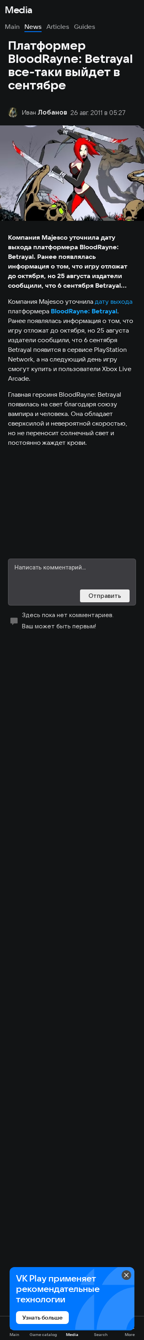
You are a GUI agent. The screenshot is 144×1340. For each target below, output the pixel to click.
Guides (84, 26)
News (33, 26)
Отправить (104, 595)
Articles (57, 26)
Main (12, 26)
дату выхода (113, 301)
